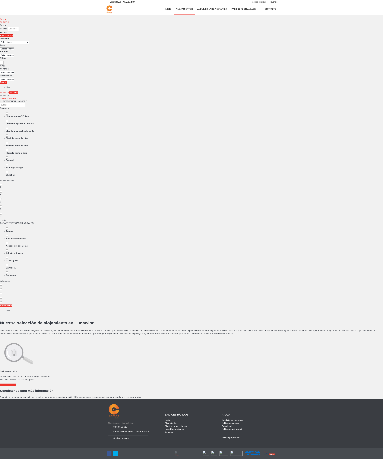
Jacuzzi (10, 160)
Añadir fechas (6, 36)
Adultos (4, 52)
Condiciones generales (232, 420)
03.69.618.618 (120, 427)
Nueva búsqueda (8, 98)
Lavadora (11, 268)
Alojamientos (184, 9)
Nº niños (4, 69)
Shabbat (10, 175)
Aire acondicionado (16, 239)
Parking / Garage (14, 168)
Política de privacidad (232, 429)
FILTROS (4, 22)
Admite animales (14, 253)
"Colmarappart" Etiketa (17, 116)
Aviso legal (227, 426)
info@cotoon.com (121, 438)
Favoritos (274, 2)
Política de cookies (230, 423)
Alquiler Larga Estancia (212, 9)
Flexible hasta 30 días (17, 146)
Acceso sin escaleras (17, 246)
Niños (3, 58)
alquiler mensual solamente (20, 131)
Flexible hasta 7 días (16, 153)
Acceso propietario (260, 2)
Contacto (270, 9)
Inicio (168, 9)
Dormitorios (6, 76)
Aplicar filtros (6, 306)
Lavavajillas (12, 261)
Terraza (9, 231)
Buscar (3, 19)
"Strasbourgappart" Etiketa (20, 124)
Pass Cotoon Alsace (243, 9)
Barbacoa (11, 275)
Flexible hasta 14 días (17, 138)
